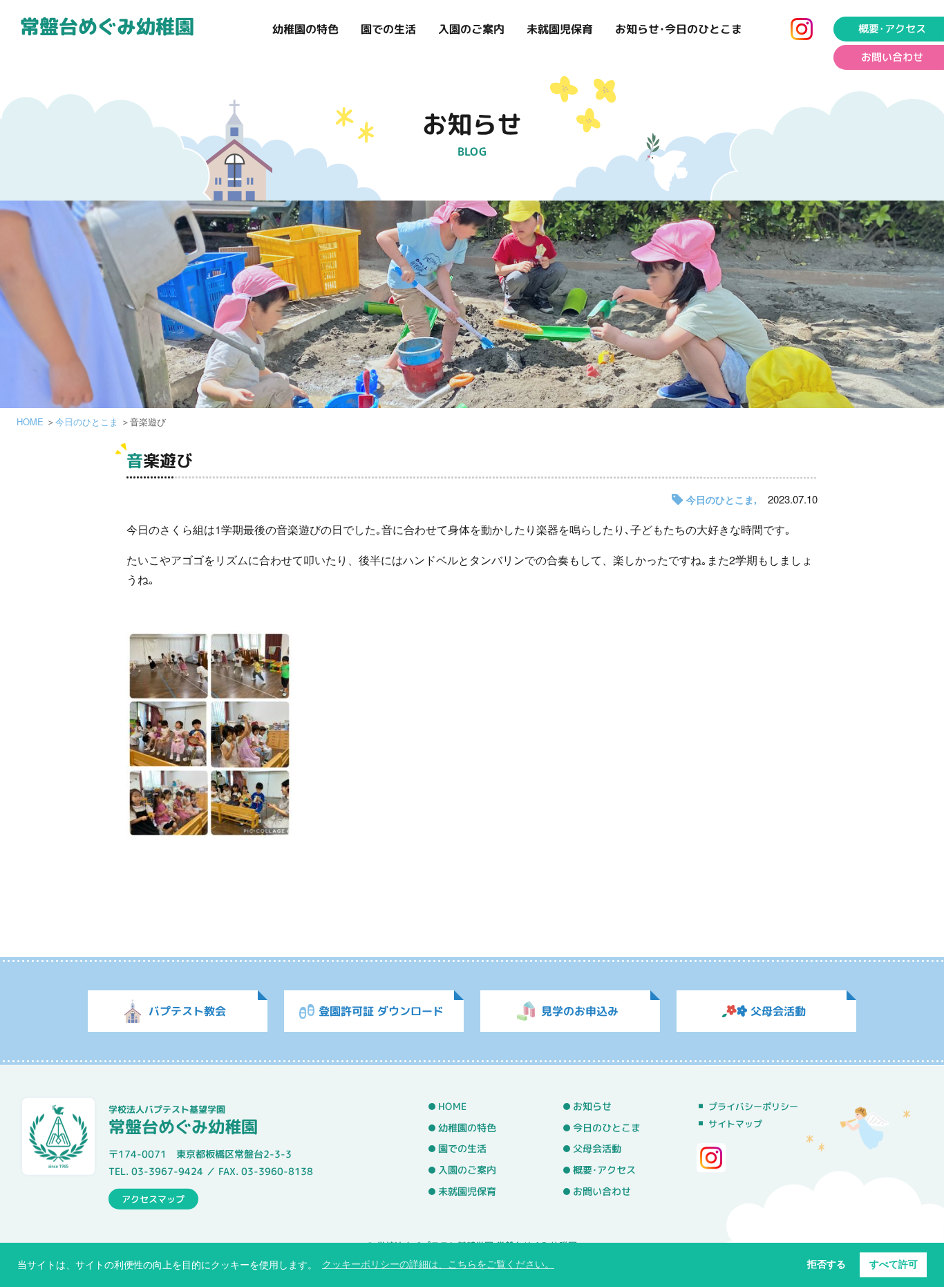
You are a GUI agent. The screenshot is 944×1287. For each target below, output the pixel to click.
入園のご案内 (471, 29)
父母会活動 (597, 1149)
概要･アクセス (892, 28)
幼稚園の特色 (305, 29)
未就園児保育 (560, 29)
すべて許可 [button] (893, 1264)
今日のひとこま (86, 421)
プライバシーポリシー (753, 1106)
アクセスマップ (153, 1198)
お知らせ (592, 1106)
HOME (30, 421)
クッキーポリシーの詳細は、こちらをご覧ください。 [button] (438, 1264)
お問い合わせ (892, 57)
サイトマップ (735, 1124)
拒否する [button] (826, 1264)
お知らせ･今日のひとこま (678, 29)
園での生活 (388, 29)
